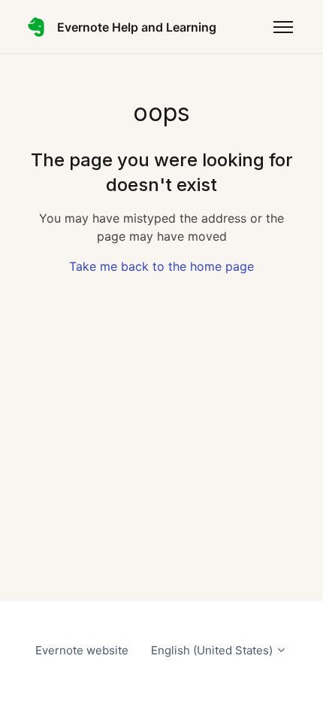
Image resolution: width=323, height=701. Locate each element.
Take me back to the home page (161, 266)
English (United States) (213, 650)
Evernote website (81, 650)
